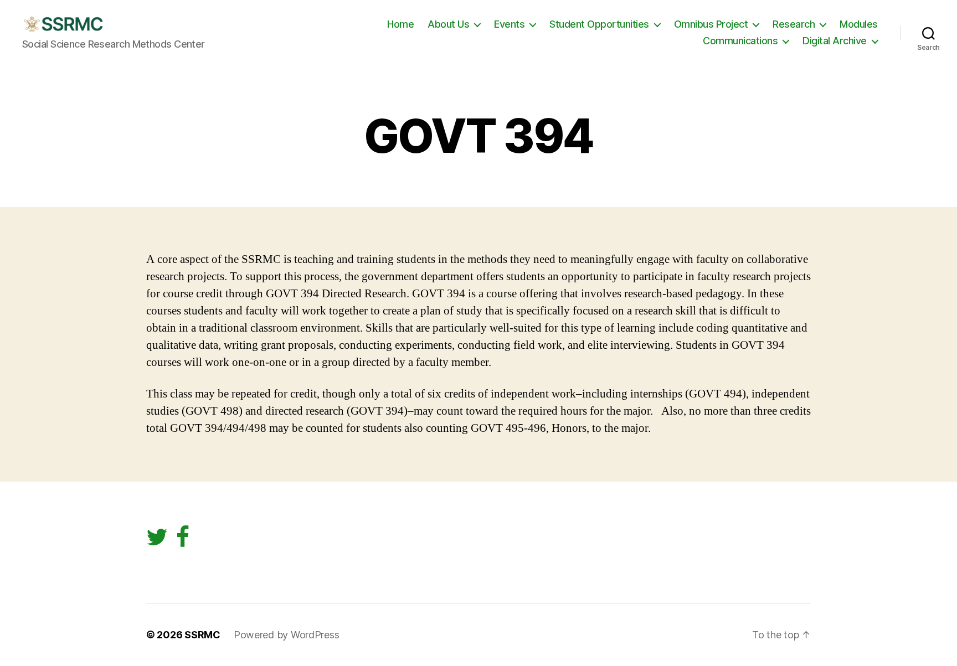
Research (794, 24)
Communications (740, 41)
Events (509, 24)
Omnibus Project (711, 24)
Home (400, 24)
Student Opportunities (599, 24)
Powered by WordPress (286, 635)
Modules (859, 24)
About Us (448, 24)
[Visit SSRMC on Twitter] (157, 541)
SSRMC (202, 635)
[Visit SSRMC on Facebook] (182, 541)
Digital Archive (834, 41)
